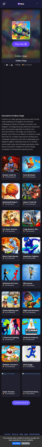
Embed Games (34, 434)
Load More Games (20, 403)
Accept (16, 443)
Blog (21, 434)
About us (15, 434)
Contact (7, 434)
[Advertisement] (21, 91)
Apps (26, 434)
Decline (25, 443)
